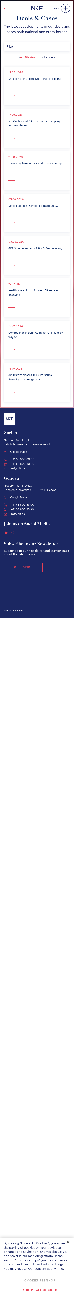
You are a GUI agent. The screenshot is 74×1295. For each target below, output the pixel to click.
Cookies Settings (39, 1280)
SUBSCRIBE (23, 567)
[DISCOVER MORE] (37, 95)
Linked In (6, 532)
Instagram (12, 532)
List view (49, 57)
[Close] (68, 1242)
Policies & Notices (13, 611)
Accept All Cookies (40, 1290)
